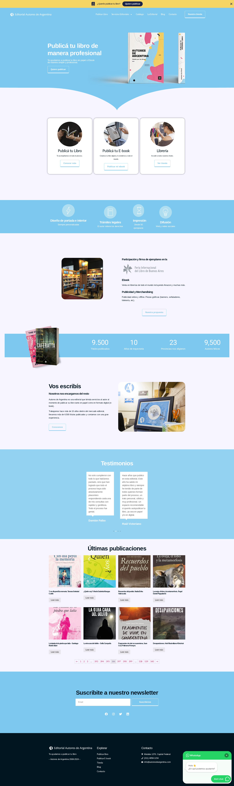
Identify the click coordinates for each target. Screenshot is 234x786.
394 (102, 661)
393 (96, 661)
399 (130, 661)
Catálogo (140, 14)
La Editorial (152, 14)
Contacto (173, 14)
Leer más (55, 600)
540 (152, 661)
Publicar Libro (102, 14)
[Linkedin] (127, 714)
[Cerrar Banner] (231, 3)
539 (146, 661)
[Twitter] (120, 714)
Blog (163, 14)
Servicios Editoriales (120, 14)
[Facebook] (106, 714)
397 (119, 661)
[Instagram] (113, 714)
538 (140, 661)
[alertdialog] (117, 4)
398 (125, 661)
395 (108, 661)
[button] (113, 531)
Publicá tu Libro (70, 151)
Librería (162, 151)
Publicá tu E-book (116, 151)
